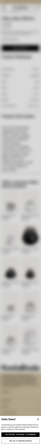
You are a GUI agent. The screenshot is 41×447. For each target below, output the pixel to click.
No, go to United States (21, 441)
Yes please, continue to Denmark (20, 435)
